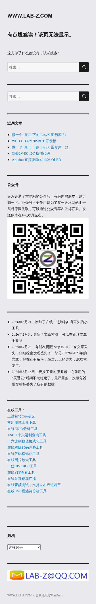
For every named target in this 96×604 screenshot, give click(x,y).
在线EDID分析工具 (22, 428)
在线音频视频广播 (21, 478)
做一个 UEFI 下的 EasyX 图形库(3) (39, 134)
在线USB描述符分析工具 (27, 490)
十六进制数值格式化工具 (27, 441)
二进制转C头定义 (21, 416)
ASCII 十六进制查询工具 (26, 434)
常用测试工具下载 (21, 422)
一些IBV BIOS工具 (22, 466)
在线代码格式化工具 (23, 453)
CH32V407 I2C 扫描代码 (31, 153)
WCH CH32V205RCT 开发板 (34, 140)
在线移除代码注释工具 (25, 447)
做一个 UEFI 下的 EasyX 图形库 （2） (42, 147)
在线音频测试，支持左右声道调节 (34, 484)
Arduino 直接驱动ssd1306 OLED (36, 159)
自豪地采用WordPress (49, 595)
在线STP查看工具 (21, 472)
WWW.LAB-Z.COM (29, 15)
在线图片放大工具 (21, 459)
